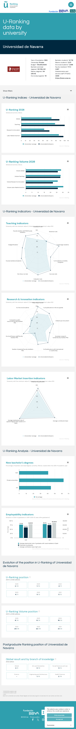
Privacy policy (35, 717)
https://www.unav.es (63, 78)
